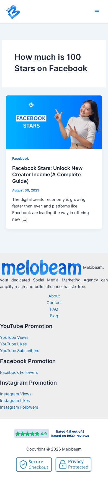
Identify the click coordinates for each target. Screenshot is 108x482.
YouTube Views (14, 337)
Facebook (20, 158)
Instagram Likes (15, 400)
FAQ (54, 309)
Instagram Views (16, 394)
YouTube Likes (13, 344)
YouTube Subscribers (19, 350)
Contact (54, 302)
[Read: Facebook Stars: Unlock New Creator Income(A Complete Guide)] (54, 121)
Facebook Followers (19, 372)
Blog (54, 315)
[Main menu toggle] (96, 11)
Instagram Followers (19, 407)
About (54, 296)
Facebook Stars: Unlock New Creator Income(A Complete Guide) (47, 174)
